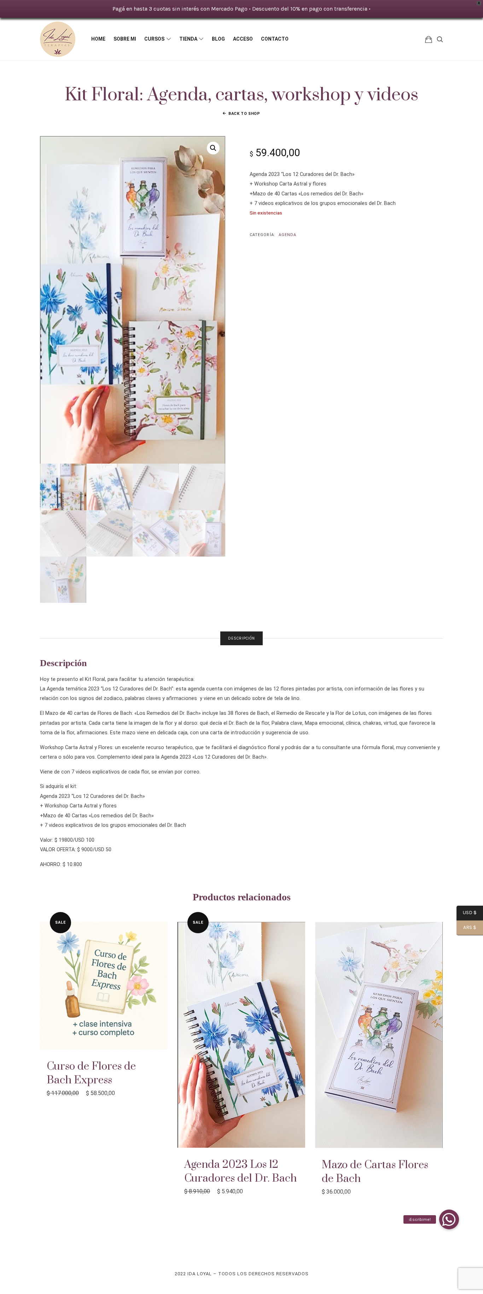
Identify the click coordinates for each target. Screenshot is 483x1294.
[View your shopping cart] (428, 39)
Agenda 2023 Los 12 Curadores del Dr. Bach (240, 1171)
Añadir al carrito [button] (103, 985)
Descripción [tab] (241, 638)
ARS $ (466, 927)
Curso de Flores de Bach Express (91, 1073)
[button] (213, 148)
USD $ (466, 913)
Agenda (288, 235)
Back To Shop (244, 113)
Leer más (241, 1035)
